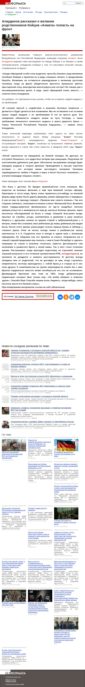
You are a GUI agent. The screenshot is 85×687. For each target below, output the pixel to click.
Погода (38, 12)
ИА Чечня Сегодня (24, 296)
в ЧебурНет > (11, 14)
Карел (20, 140)
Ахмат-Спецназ (69, 140)
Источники (28, 12)
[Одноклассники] (66, 297)
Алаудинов (7, 61)
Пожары (63, 12)
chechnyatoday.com (12, 48)
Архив (18, 12)
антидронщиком (70, 253)
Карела (42, 181)
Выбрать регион (11, 681)
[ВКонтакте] (60, 297)
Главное (9, 12)
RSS (22, 684)
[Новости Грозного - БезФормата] (13, 3)
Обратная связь (11, 680)
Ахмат (72, 58)
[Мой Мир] (77, 297)
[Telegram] (71, 297)
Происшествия (51, 12)
